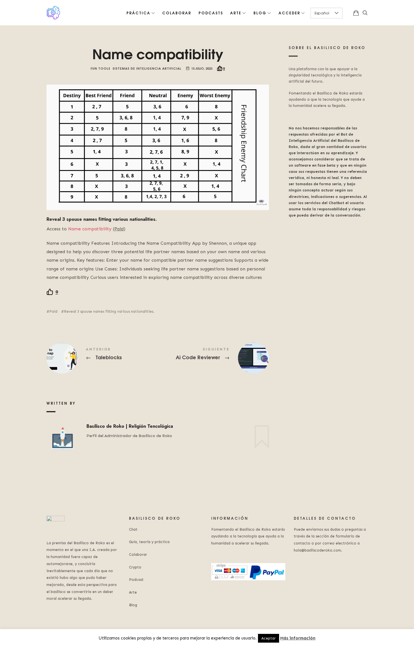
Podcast (136, 579)
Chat (133, 529)
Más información (297, 638)
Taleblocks (102, 358)
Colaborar (138, 554)
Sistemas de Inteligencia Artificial (147, 68)
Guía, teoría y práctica (149, 542)
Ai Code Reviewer (213, 358)
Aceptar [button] (268, 638)
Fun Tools (100, 68)
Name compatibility (90, 228)
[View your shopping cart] (356, 12)
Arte (133, 592)
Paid (53, 311)
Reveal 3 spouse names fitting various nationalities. (109, 311)
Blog (133, 605)
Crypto (135, 567)
